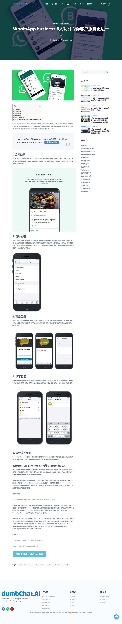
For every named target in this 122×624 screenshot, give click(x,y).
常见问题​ (102, 603)
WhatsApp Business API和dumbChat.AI (28, 119)
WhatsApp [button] (65, 4)
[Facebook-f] (3, 609)
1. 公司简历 (17, 109)
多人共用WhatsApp (48, 597)
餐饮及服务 (86, 192)
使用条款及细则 (104, 597)
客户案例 (72, 600)
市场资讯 (85, 164)
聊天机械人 (86, 176)
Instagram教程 (88, 152)
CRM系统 (85, 145)
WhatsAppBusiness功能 (61, 565)
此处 (45, 513)
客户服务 (85, 161)
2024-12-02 (95, 127)
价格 (74, 4)
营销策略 (66, 24)
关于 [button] (81, 4)
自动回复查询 (46, 609)
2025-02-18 (95, 106)
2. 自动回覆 (18, 111)
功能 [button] (46, 4)
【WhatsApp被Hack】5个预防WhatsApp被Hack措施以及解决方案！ (100, 131)
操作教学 (85, 167)
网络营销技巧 (86, 173)
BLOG (72, 603)
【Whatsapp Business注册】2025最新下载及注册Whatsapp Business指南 (99, 120)
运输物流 (85, 185)
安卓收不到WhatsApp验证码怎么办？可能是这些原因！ (100, 99)
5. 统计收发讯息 (19, 117)
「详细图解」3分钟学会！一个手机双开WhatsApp (27, 540)
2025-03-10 (95, 96)
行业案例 (85, 182)
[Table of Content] (40, 106)
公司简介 (72, 597)
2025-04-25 (95, 86)
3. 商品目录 (18, 113)
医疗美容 (85, 158)
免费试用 (103, 4)
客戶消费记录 (46, 603)
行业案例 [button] (55, 4)
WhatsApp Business (19, 124)
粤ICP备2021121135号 (63, 613)
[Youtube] (12, 609)
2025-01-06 (95, 116)
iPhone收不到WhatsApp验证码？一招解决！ (100, 109)
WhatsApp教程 (58, 24)
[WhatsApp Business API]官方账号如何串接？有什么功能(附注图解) (34, 500)
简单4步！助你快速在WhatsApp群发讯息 (25, 546)
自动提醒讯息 (46, 606)
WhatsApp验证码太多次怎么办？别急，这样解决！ (100, 89)
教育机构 (85, 170)
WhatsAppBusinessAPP (43, 565)
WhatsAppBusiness (26, 565)
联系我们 (72, 606)
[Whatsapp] (7, 609)
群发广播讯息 (46, 600)
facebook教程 (87, 148)
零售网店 (85, 188)
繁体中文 (89, 4)
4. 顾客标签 (18, 115)
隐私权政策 (103, 600)
